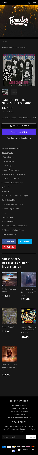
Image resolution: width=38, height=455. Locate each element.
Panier (33, 3)
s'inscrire (31, 437)
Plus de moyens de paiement (19, 138)
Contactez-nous (19, 405)
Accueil (4, 41)
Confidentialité (19, 415)
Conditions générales (19, 411)
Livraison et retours (19, 408)
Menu (6, 3)
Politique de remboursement (19, 418)
